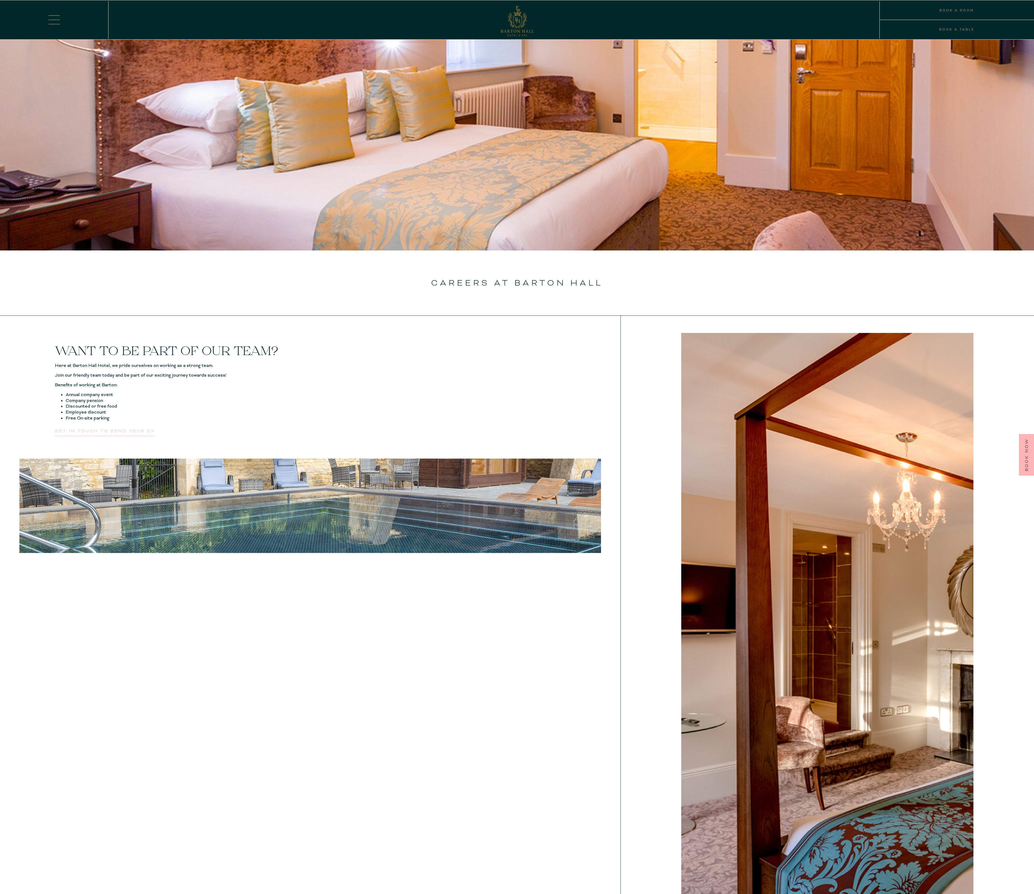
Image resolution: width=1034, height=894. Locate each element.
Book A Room (956, 10)
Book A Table (956, 29)
